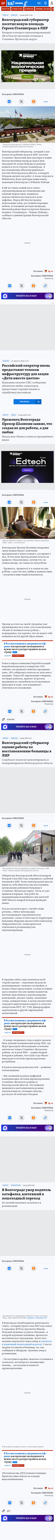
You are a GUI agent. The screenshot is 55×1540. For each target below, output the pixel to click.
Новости (6, 9)
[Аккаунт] (52, 3)
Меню (3, 3)
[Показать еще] (46, 101)
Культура (10, 719)
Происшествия (15, 1185)
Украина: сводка (43, 9)
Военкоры (29, 9)
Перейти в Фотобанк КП (37, 1318)
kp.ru (50, 271)
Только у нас (17, 9)
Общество (14, 15)
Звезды (13, 415)
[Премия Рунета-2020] (25, 3)
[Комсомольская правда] (15, 3)
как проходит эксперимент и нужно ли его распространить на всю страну (25, 647)
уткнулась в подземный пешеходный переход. (27, 1342)
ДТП (8, 1511)
